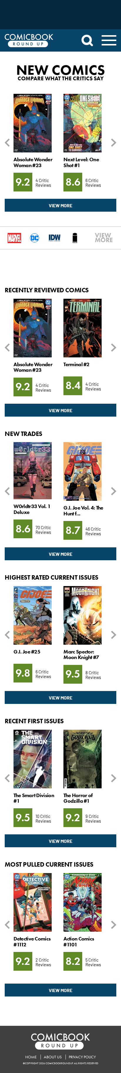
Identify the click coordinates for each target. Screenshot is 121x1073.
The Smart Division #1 (34, 798)
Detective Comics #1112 (32, 942)
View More (60, 205)
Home (31, 1057)
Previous (8, 143)
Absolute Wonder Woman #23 (33, 162)
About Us (53, 1057)
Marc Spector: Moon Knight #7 (81, 654)
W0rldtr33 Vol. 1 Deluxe (32, 509)
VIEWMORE (97, 237)
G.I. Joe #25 (27, 651)
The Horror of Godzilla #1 (78, 798)
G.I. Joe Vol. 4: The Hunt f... (83, 511)
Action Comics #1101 (78, 942)
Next (112, 143)
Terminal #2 (76, 364)
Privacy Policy (82, 1057)
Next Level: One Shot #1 (81, 162)
